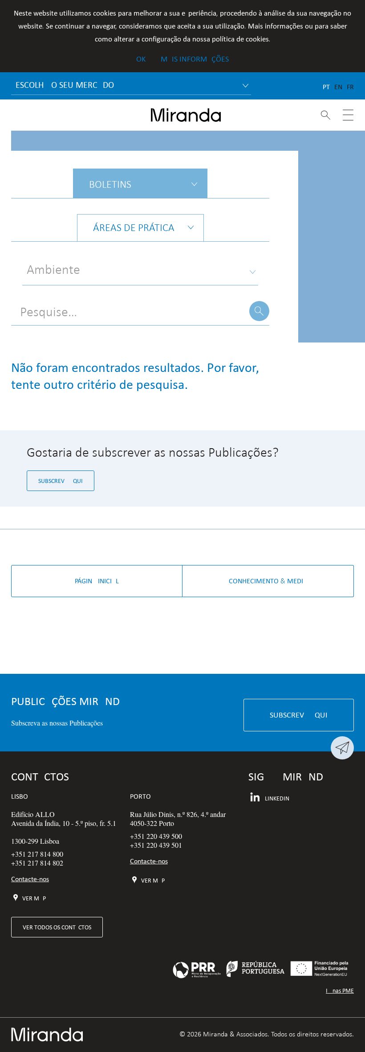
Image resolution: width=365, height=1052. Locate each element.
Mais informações (195, 59)
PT (326, 86)
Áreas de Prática (133, 227)
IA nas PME (340, 990)
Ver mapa (35, 898)
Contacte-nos (30, 878)
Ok (141, 59)
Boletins (110, 184)
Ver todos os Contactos (57, 927)
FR (350, 86)
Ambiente (53, 270)
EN (338, 86)
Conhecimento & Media (268, 581)
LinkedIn (277, 798)
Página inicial (97, 581)
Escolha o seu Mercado (65, 84)
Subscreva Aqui (60, 481)
